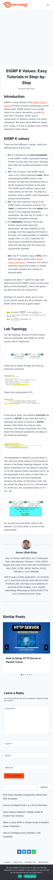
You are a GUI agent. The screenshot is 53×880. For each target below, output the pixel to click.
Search (44, 787)
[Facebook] (19, 852)
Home (7, 862)
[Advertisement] (26, 37)
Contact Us (30, 862)
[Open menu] (47, 5)
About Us (17, 862)
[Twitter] (24, 852)
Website (9, 767)
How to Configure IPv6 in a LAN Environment (25, 805)
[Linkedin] (29, 852)
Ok (20, 876)
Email (8, 755)
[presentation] (26, 638)
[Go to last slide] (7, 647)
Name (9, 743)
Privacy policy (30, 876)
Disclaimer (43, 862)
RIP (43, 112)
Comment (10, 708)
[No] (50, 872)
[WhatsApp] (34, 852)
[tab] (21, 674)
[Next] (46, 647)
